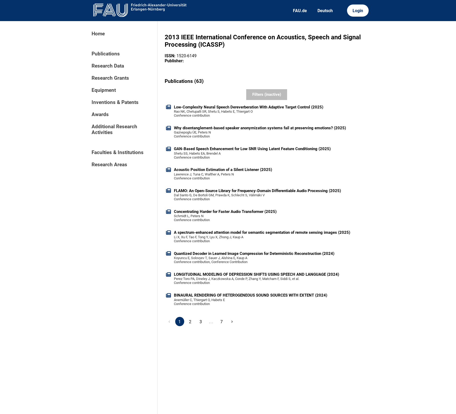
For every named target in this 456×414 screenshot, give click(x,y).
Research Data (108, 66)
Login (358, 10)
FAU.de (300, 10)
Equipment (104, 90)
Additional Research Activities (114, 129)
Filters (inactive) (266, 94)
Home (98, 34)
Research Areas (109, 165)
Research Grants (110, 78)
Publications (106, 54)
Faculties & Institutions (118, 152)
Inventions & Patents (115, 102)
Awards (100, 114)
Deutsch (325, 10)
